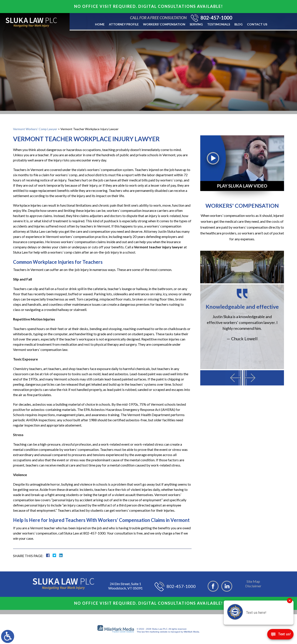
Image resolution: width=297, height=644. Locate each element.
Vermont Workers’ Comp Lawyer (35, 129)
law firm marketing (150, 632)
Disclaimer (253, 586)
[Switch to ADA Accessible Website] (7, 636)
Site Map (253, 581)
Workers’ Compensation (164, 24)
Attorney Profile (124, 24)
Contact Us (257, 24)
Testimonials (218, 24)
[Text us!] (280, 635)
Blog (238, 24)
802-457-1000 (216, 17)
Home (100, 24)
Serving (196, 24)
